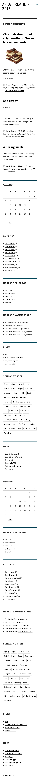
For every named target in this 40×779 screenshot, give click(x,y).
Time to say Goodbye (21, 323)
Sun (21, 420)
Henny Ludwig (10, 252)
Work (35, 169)
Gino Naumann (10, 246)
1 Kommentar (10, 172)
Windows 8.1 (28, 169)
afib (6, 355)
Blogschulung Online (12, 361)
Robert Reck (9, 264)
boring (12, 88)
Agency (6, 384)
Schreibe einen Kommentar (14, 90)
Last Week (8, 290)
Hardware (7, 402)
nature (15, 406)
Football (7, 397)
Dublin (22, 393)
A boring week (13, 147)
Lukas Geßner (11, 131)
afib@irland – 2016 (15, 6)
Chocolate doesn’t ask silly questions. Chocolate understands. (18, 38)
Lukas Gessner (10, 255)
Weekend (26, 428)
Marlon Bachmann (11, 261)
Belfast (6, 389)
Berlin (13, 389)
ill (13, 402)
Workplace (7, 433)
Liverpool (7, 406)
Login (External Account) (13, 457)
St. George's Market (11, 420)
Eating (26, 88)
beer (27, 384)
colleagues (7, 393)
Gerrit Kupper (11, 166)
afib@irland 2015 (10, 364)
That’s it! (8, 303)
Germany (15, 397)
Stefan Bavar (9, 271)
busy (16, 88)
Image (18, 169)
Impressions (20, 402)
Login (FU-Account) (12, 454)
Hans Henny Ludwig (12, 578)
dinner (16, 393)
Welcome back (10, 300)
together (32, 424)
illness (29, 134)
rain (21, 411)
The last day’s (10, 294)
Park (5, 411)
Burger (20, 389)
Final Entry (8, 297)
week (19, 428)
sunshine (7, 424)
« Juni (10, 223)
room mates (8, 415)
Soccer (25, 415)
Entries (9, 460)
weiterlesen (8, 78)
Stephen (8, 323)
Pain (33, 134)
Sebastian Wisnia (11, 268)
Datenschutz (9, 469)
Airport (13, 384)
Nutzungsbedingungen (13, 466)
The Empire (23, 424)
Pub (16, 411)
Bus (26, 389)
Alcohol (21, 384)
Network (32, 88)
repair (27, 411)
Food (29, 393)
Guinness (23, 397)
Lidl (22, 169)
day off (23, 134)
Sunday (27, 420)
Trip (5, 428)
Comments (10, 463)
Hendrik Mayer (11, 85)
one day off (10, 101)
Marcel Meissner (10, 258)
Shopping (17, 415)
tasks (14, 424)
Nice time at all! (17, 326)
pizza (11, 411)
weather (12, 428)
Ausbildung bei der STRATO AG (16, 358)
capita (21, 88)
